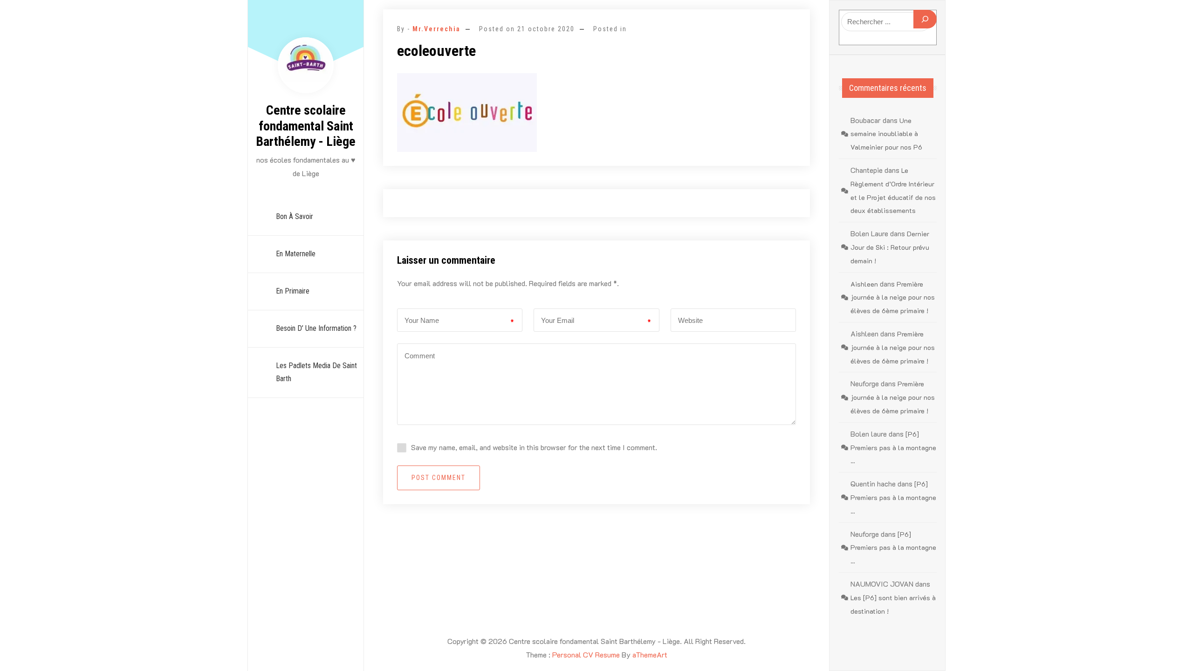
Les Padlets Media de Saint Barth (316, 372)
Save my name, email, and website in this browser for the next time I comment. (534, 447)
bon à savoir (294, 216)
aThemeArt (649, 654)
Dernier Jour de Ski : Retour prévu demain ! (889, 247)
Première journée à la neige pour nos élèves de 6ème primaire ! (892, 297)
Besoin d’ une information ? (316, 328)
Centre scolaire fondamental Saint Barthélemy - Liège (306, 126)
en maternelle (295, 253)
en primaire (292, 291)
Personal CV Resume (586, 654)
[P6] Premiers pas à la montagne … (893, 448)
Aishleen (864, 284)
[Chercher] (925, 19)
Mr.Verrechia (436, 29)
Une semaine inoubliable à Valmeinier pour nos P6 (886, 134)
